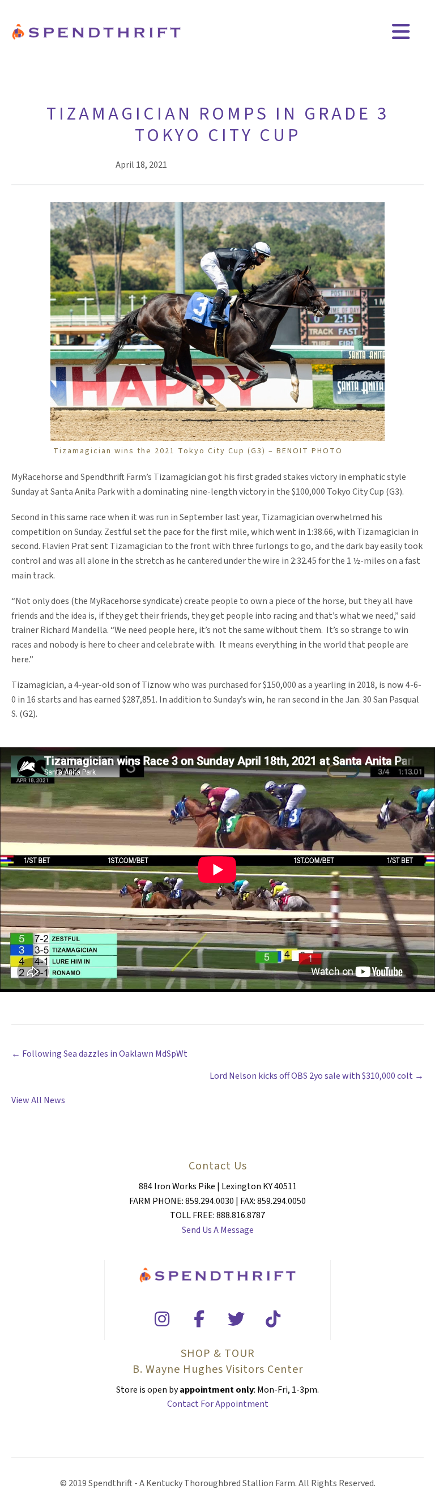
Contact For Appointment (217, 1404)
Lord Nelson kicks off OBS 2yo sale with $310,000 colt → (317, 1076)
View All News (38, 1100)
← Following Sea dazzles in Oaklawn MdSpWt (99, 1054)
